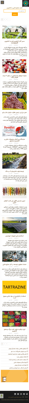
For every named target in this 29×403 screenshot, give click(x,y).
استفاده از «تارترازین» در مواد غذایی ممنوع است (14, 297)
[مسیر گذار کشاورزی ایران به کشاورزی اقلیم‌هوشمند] (14, 32)
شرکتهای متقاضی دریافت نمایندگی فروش (18, 349)
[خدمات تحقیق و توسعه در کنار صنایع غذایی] (14, 256)
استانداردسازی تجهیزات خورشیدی (14, 236)
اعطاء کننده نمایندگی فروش (21, 365)
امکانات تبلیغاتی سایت (22, 357)
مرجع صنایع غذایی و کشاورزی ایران (15, 397)
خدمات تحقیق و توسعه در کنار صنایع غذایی (14, 264)
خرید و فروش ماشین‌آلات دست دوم (19, 351)
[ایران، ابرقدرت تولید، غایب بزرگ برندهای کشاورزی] (14, 319)
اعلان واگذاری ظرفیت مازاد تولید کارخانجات (17, 354)
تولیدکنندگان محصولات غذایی (20, 362)
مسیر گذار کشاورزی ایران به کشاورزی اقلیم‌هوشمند (14, 42)
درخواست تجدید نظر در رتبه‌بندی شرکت (18, 360)
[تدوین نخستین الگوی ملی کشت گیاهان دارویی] (14, 191)
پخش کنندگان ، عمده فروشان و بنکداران (18, 368)
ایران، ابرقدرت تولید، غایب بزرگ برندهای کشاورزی (14, 330)
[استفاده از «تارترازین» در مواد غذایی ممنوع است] (14, 287)
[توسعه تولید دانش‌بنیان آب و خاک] (14, 160)
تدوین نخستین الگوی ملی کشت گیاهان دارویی (14, 202)
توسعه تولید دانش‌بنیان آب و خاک (14, 171)
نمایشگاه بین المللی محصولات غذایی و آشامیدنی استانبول (14, 140)
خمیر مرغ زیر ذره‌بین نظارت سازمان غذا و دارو (14, 112)
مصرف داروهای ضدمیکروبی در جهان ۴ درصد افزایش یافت (15, 76)
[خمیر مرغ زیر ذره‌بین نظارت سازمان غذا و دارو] (14, 101)
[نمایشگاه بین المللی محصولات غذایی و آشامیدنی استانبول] (14, 131)
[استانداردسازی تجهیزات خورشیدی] (14, 225)
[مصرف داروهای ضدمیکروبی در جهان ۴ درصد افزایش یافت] (14, 66)
